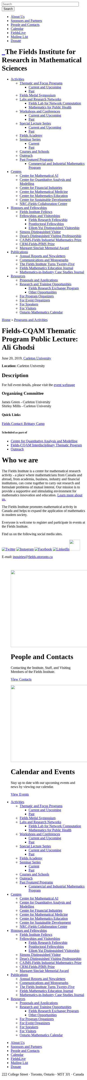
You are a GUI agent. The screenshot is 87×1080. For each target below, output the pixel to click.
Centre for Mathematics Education (44, 196)
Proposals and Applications (39, 280)
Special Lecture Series (35, 123)
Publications (19, 252)
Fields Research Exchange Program (54, 288)
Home (6, 320)
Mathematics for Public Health (50, 107)
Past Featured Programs (36, 159)
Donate (16, 41)
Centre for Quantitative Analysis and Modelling (44, 441)
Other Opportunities (43, 292)
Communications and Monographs (44, 260)
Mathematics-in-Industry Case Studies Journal (52, 272)
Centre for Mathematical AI (39, 176)
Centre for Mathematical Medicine (44, 192)
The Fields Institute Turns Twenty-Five (47, 264)
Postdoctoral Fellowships (46, 224)
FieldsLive (18, 33)
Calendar (17, 29)
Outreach (26, 155)
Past (31, 91)
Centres (16, 171)
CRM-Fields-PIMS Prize (37, 244)
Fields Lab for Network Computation (55, 103)
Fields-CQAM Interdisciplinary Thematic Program (46, 445)
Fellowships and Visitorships (40, 216)
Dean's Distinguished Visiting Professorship (50, 236)
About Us (18, 17)
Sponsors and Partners (26, 21)
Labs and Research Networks (40, 99)
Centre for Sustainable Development (45, 200)
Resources (18, 276)
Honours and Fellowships (29, 208)
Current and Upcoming (45, 87)
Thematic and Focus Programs (41, 83)
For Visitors (28, 308)
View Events (20, 794)
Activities (17, 79)
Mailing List (19, 37)
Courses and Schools (34, 151)
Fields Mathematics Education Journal (46, 268)
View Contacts (21, 679)
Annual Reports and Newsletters (42, 256)
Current (34, 143)
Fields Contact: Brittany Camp (23, 424)
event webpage (64, 385)
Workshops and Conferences (40, 111)
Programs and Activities (31, 320)
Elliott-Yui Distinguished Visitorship (54, 228)
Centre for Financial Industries (41, 188)
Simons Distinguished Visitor (40, 232)
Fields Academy (31, 135)
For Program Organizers (37, 296)
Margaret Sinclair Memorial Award (44, 248)
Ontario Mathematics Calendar (41, 312)
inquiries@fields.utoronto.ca (33, 557)
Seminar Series (30, 139)
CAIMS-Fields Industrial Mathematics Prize (50, 240)
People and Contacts (25, 25)
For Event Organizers (35, 300)
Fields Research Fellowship (48, 220)
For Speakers (29, 304)
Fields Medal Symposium (38, 95)
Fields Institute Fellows (36, 212)
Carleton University (37, 358)
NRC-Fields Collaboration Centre (43, 204)
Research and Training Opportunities (45, 284)
